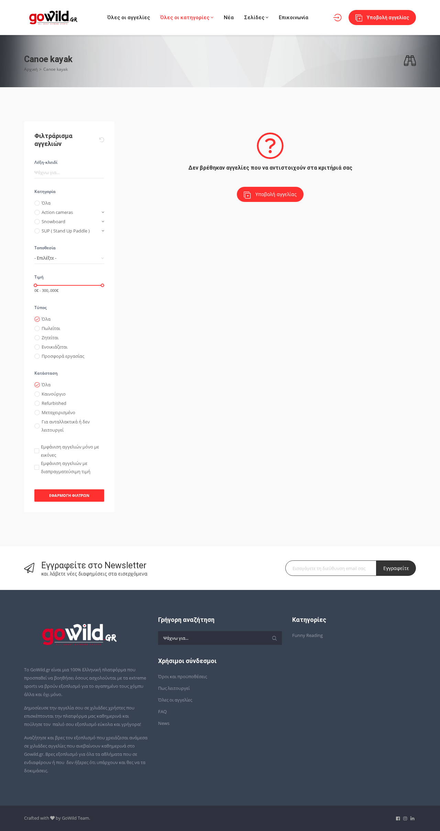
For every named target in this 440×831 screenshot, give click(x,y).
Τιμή (39, 277)
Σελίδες (255, 17)
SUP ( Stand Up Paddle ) (66, 231)
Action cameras (57, 212)
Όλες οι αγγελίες (128, 17)
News (163, 723)
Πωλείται (51, 328)
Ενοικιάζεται (54, 347)
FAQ (162, 711)
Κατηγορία (45, 191)
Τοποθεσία (45, 248)
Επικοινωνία (293, 17)
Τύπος (40, 307)
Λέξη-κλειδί (45, 162)
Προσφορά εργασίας (63, 356)
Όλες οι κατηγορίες (185, 17)
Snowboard (53, 221)
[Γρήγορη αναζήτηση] (410, 61)
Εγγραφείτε (396, 568)
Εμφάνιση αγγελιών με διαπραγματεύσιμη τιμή (65, 467)
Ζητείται (50, 337)
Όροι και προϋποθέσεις (182, 676)
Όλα (46, 203)
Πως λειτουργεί (174, 688)
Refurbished (54, 403)
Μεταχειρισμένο (58, 412)
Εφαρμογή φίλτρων (69, 495)
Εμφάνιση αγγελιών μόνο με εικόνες (70, 451)
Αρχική (30, 69)
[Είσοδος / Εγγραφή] (337, 17)
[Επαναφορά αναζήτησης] (101, 140)
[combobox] (69, 258)
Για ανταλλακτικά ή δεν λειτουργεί (66, 426)
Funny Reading (307, 635)
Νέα (229, 17)
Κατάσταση (46, 373)
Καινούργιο (54, 394)
